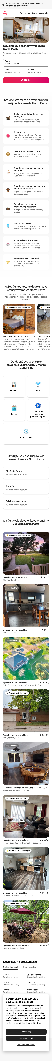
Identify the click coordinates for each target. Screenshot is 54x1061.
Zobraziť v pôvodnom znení (16, 6)
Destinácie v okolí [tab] (10, 967)
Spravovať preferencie (26, 1045)
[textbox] (14, 72)
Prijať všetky (26, 1032)
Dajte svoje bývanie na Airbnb (34, 13)
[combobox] (26, 63)
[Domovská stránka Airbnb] (5, 13)
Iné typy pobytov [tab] (29, 967)
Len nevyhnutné (26, 1038)
